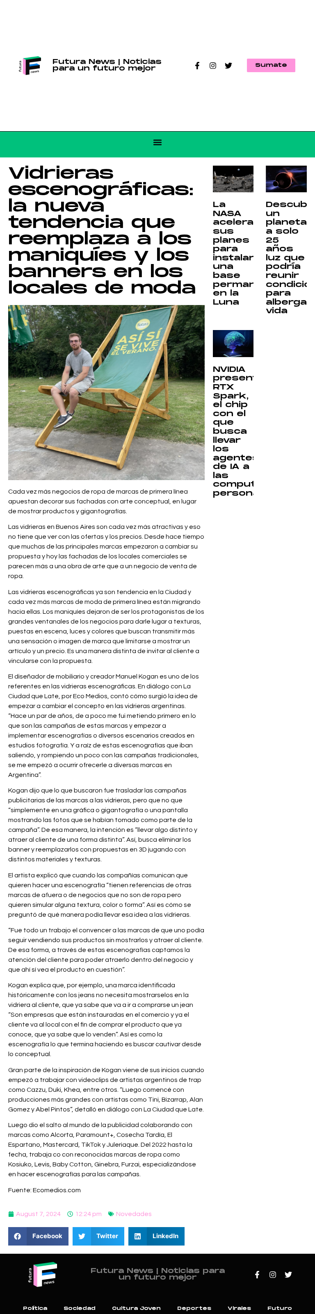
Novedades (134, 1214)
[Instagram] (213, 65)
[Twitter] (228, 65)
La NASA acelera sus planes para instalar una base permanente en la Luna (247, 253)
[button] (157, 142)
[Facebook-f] (197, 65)
